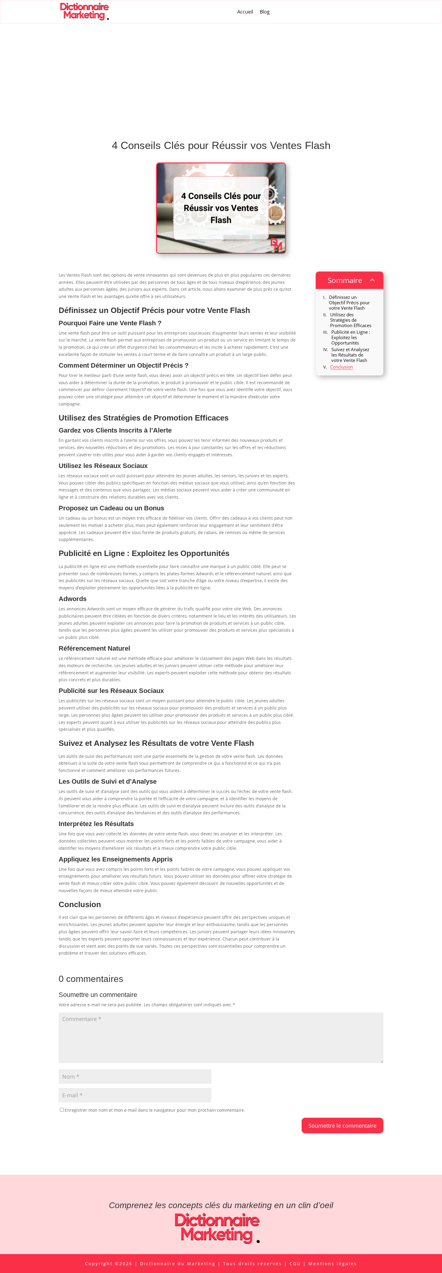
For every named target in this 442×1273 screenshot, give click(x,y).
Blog (265, 11)
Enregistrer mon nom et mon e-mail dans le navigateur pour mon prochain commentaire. (155, 1110)
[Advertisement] (221, 68)
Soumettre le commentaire (342, 1125)
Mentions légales (332, 1263)
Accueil (245, 11)
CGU (296, 1263)
